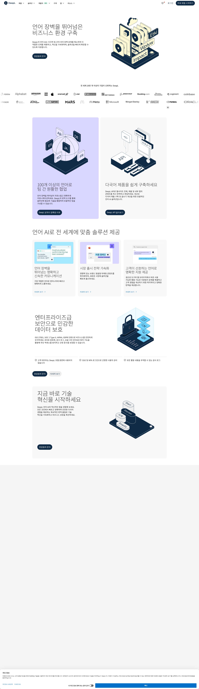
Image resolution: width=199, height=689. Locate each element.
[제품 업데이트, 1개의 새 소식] (162, 3)
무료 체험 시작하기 (185, 3)
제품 (20, 3)
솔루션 (30, 3)
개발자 (42, 3)
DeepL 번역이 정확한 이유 (49, 212)
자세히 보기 (38, 292)
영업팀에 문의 (40, 56)
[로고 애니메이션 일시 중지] (168, 107)
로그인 (170, 3)
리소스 (70, 3)
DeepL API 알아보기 (115, 212)
